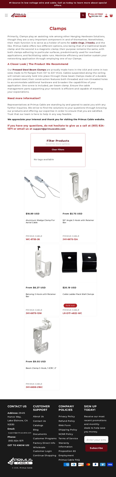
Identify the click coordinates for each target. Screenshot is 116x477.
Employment (66, 455)
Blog (36, 429)
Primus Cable (26, 468)
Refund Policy (67, 421)
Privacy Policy (67, 416)
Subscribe (96, 448)
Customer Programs (44, 438)
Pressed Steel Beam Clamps (29, 69)
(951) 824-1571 (16, 440)
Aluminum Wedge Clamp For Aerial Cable (40, 221)
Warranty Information (66, 445)
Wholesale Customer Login (42, 449)
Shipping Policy (68, 429)
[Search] (83, 15)
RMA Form (65, 425)
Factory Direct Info (44, 443)
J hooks (90, 42)
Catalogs (38, 425)
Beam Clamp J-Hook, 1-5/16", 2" (41, 368)
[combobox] (57, 15)
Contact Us (39, 421)
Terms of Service (68, 438)
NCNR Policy (66, 434)
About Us (38, 416)
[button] (6, 15)
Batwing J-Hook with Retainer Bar (41, 295)
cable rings (77, 42)
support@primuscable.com (49, 129)
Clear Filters (58, 149)
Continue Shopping (44, 455)
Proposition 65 (67, 451)
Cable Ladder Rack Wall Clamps (78, 294)
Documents (40, 434)
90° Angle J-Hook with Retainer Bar (78, 221)
